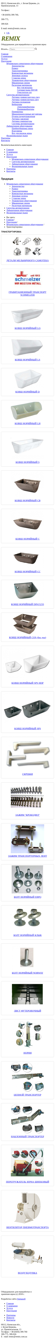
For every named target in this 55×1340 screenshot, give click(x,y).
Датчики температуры (22, 121)
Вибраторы (17, 104)
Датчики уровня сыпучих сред (26, 97)
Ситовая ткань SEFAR (27, 90)
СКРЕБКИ (27, 774)
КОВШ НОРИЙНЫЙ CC (27, 571)
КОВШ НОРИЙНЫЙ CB (27, 500)
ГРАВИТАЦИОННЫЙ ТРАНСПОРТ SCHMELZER (27, 293)
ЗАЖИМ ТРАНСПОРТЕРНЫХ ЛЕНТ (27, 856)
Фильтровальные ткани (17, 136)
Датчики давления (20, 119)
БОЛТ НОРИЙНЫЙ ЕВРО (27, 897)
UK (8, 33)
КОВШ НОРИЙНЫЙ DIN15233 (27, 604)
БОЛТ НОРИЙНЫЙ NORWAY (27, 973)
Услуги (4, 59)
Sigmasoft (21, 1299)
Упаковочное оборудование (24, 80)
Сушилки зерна (19, 78)
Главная (4, 54)
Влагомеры (17, 131)
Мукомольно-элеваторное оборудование (24, 63)
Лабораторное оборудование (19, 126)
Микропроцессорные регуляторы (27, 114)
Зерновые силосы (20, 75)
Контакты (5, 140)
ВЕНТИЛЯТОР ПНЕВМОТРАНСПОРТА (27, 1227)
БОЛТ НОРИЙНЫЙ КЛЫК (27, 935)
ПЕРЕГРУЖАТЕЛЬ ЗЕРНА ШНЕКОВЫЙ (27, 1181)
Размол (15, 68)
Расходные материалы (22, 85)
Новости (10, 1317)
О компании (6, 56)
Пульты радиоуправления (23, 116)
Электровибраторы (26, 107)
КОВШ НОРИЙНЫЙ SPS (27, 728)
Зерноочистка (18, 66)
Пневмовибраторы (25, 109)
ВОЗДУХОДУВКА (27, 1273)
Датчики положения (21, 102)
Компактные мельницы (22, 73)
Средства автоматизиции (17, 95)
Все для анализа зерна (22, 133)
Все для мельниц (24, 87)
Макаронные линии (21, 83)
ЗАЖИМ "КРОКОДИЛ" (27, 815)
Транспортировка (20, 71)
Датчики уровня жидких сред (25, 99)
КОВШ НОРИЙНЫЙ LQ (27, 328)
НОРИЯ (27, 1053)
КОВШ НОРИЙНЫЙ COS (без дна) (27, 637)
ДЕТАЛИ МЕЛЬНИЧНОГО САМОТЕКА (27, 260)
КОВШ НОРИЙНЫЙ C (27, 539)
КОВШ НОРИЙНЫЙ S (28, 462)
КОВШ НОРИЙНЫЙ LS (27, 359)
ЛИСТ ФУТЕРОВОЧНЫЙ (27, 1011)
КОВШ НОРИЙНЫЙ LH (27, 423)
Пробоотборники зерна (22, 128)
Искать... (5, 49)
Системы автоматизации (23, 123)
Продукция (6, 61)
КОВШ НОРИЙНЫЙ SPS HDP (27, 683)
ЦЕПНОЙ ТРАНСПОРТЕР (27, 1095)
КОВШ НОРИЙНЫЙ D (27, 391)
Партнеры (5, 138)
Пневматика (17, 111)
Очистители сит (24, 92)
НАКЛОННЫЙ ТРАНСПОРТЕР (27, 1136)
